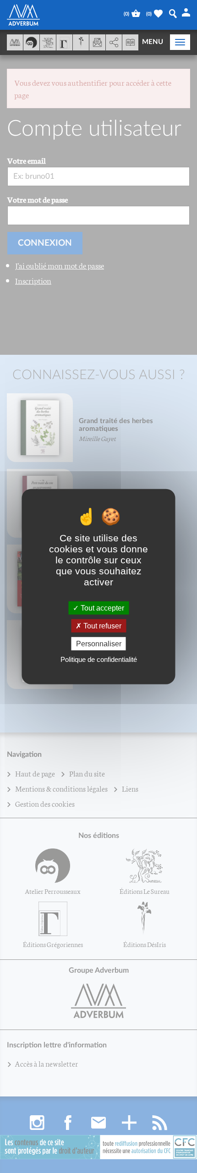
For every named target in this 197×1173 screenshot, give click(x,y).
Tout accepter (101, 607)
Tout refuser (101, 625)
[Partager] (114, 42)
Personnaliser (98, 644)
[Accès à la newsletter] (97, 42)
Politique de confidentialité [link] (98, 659)
